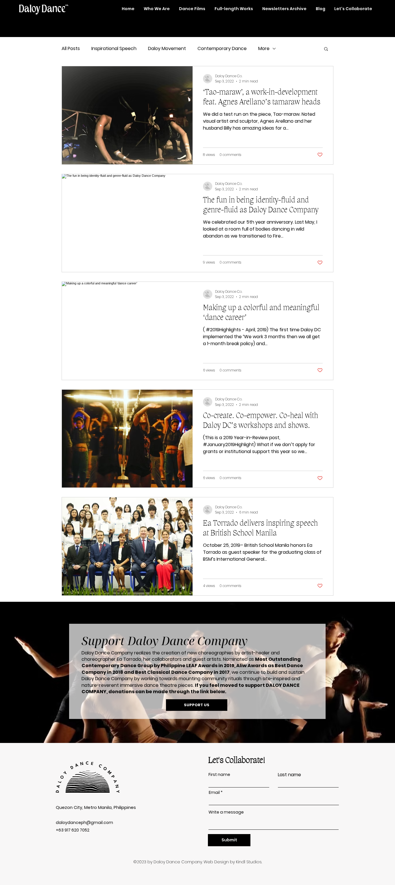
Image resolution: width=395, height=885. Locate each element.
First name (219, 774)
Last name (289, 774)
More (264, 48)
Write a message (226, 812)
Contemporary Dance (222, 48)
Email (214, 792)
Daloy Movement (167, 48)
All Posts (71, 48)
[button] (326, 49)
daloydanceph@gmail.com (84, 822)
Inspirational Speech (113, 48)
